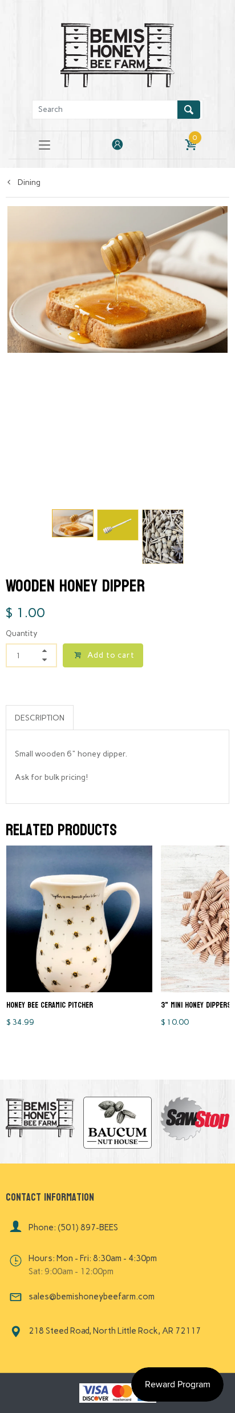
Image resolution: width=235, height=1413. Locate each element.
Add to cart (111, 655)
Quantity (22, 633)
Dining (28, 182)
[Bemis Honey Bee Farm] (117, 53)
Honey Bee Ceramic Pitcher (49, 1005)
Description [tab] (39, 718)
